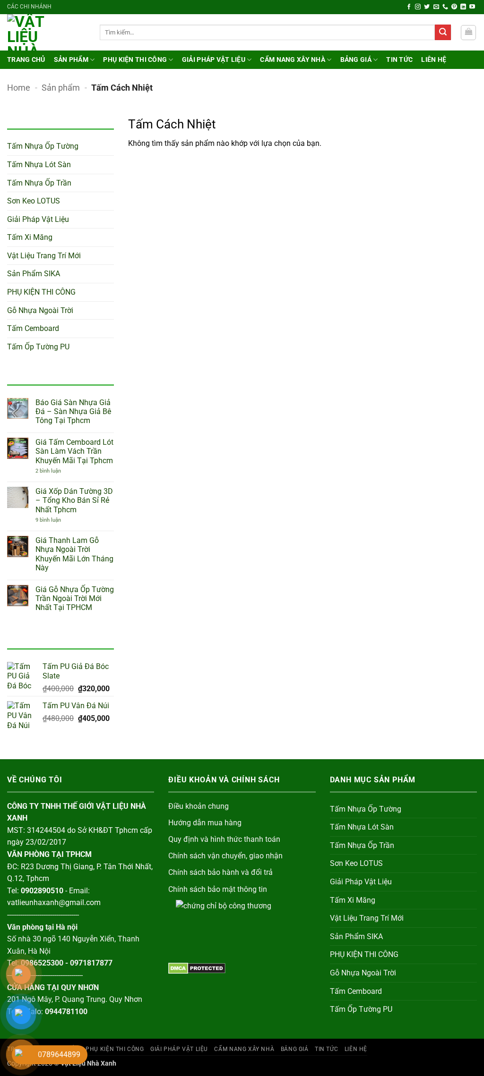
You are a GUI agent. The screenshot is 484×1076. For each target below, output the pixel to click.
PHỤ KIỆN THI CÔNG (135, 60)
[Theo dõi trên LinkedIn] (463, 7)
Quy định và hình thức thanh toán (224, 839)
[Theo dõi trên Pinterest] (454, 7)
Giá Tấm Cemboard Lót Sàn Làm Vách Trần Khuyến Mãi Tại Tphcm (74, 451)
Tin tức (399, 60)
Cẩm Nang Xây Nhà (292, 60)
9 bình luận (56, 520)
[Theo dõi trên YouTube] (472, 7)
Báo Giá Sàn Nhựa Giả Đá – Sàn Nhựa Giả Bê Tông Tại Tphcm (73, 411)
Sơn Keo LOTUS (33, 200)
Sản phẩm (71, 60)
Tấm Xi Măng (29, 237)
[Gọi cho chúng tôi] (445, 7)
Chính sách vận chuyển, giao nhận (225, 855)
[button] (468, 32)
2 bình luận (60, 471)
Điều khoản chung (198, 806)
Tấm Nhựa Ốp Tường (42, 146)
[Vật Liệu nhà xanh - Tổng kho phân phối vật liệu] (46, 32)
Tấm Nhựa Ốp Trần (39, 182)
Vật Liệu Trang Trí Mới (44, 255)
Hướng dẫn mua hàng (205, 822)
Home (18, 88)
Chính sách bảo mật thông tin (217, 889)
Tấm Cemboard (33, 328)
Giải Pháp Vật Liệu (213, 60)
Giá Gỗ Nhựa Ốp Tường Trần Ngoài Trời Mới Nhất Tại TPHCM (74, 598)
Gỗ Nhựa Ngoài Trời (40, 310)
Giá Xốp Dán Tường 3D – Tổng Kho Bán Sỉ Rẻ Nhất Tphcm (74, 500)
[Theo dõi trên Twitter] (427, 7)
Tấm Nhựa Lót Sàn (39, 164)
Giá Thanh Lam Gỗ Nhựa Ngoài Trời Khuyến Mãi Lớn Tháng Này (74, 554)
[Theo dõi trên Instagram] (418, 7)
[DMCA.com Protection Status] (196, 967)
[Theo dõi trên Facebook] (409, 7)
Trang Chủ (26, 60)
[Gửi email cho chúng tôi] (436, 7)
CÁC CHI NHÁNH (29, 6)
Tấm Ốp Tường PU (38, 346)
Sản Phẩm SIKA (33, 273)
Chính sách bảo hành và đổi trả (220, 872)
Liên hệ (433, 60)
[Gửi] (443, 33)
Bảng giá (356, 60)
